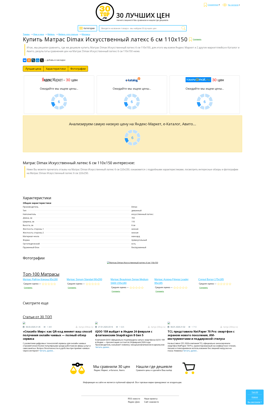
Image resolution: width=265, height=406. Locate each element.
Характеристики (56, 68)
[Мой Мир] (37, 60)
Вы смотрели (254, 402)
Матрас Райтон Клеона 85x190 (40, 279)
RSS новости (134, 399)
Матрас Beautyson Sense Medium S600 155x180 (129, 281)
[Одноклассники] (29, 60)
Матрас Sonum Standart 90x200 (84, 279)
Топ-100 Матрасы (41, 274)
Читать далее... (46, 350)
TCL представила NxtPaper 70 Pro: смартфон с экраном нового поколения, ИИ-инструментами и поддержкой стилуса (201, 335)
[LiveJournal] (33, 60)
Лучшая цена (33, 68)
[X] (42, 60)
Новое (255, 397)
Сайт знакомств (151, 402)
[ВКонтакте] (25, 60)
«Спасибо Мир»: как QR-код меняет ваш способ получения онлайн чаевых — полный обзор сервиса (57, 335)
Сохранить (197, 39)
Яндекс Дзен (134, 402)
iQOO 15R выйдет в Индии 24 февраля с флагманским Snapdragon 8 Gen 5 (123, 333)
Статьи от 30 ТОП (37, 317)
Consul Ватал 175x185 (211, 279)
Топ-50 (255, 392)
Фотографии (78, 68)
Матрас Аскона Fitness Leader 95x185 (171, 281)
